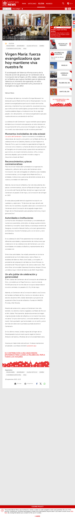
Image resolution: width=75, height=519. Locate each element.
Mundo (49, 4)
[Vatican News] (11, 3)
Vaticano (32, 4)
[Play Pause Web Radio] (23, 9)
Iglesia (41, 4)
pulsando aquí (31, 346)
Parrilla (69, 9)
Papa (24, 4)
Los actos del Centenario (13, 136)
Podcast (66, 9)
